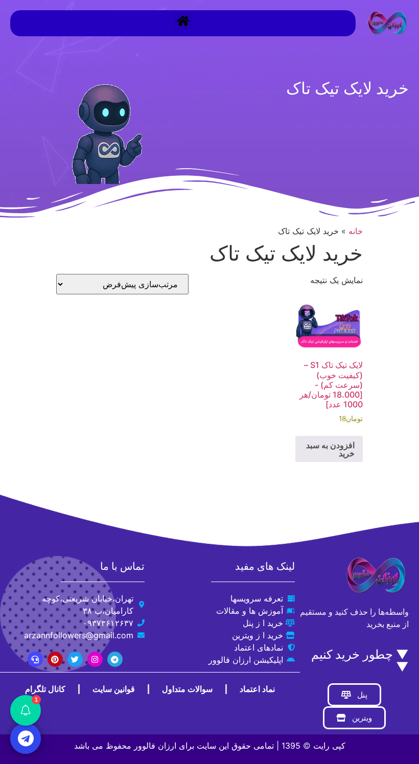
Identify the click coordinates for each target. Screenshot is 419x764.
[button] (183, 20)
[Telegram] (115, 659)
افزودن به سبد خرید (330, 449)
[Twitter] (75, 659)
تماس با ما (122, 566)
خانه (355, 231)
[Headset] (35, 659)
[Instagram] (95, 659)
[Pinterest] (55, 659)
